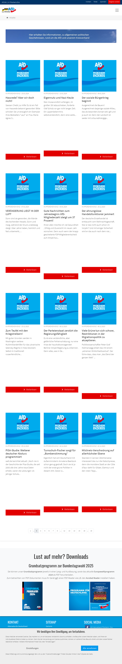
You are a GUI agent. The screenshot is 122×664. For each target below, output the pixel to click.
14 (74, 531)
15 (79, 531)
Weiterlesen (30, 156)
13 (69, 531)
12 (64, 531)
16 (84, 531)
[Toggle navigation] (117, 10)
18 (91, 531)
